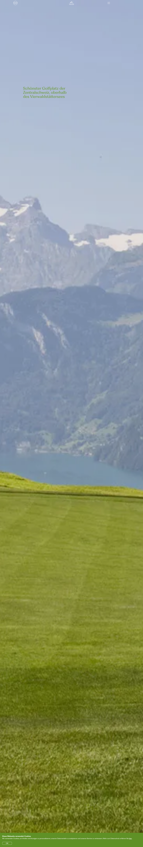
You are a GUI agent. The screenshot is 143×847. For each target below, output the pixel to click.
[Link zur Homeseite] (71, 3)
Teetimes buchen (15, 3)
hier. (130, 838)
